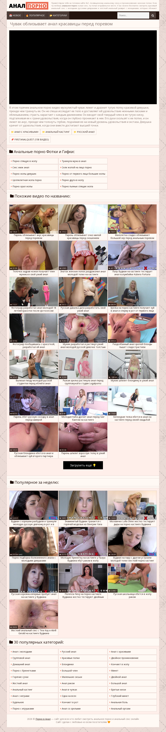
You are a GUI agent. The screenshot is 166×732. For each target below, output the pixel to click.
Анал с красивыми (120, 651)
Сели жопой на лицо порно (76, 167)
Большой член (69, 670)
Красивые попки (70, 657)
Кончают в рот (69, 702)
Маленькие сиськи (71, 676)
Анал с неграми (20, 695)
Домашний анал (21, 664)
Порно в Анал (43, 718)
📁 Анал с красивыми (24, 131)
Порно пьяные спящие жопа (77, 186)
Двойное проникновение (124, 657)
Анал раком (68, 683)
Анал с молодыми (22, 651)
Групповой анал (21, 657)
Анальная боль (119, 702)
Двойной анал (118, 676)
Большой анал (118, 683)
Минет (114, 670)
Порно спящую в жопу (24, 161)
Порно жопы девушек (24, 173)
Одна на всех (68, 695)
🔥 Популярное (35, 15)
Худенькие (18, 702)
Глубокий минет (119, 695)
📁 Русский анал (84, 131)
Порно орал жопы (22, 186)
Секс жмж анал (20, 167)
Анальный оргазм (120, 708)
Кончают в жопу (119, 664)
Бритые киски (118, 689)
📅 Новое (15, 15)
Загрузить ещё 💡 (83, 465)
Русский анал (68, 651)
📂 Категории (58, 15)
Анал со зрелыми (71, 708)
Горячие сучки (20, 676)
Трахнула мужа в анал (73, 161)
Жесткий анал (20, 683)
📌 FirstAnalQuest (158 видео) (30, 139)
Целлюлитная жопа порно (27, 180)
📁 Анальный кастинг (56, 131)
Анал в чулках (69, 689)
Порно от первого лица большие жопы (83, 173)
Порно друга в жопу (72, 180)
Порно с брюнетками (24, 670)
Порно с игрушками (23, 708)
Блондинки (67, 664)
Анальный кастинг (22, 689)
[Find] (153, 15)
